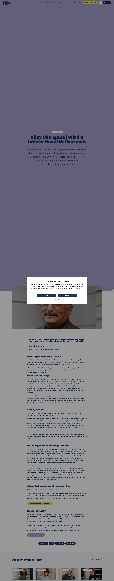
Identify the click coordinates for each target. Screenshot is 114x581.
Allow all (67, 295)
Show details (57, 299)
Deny (47, 295)
